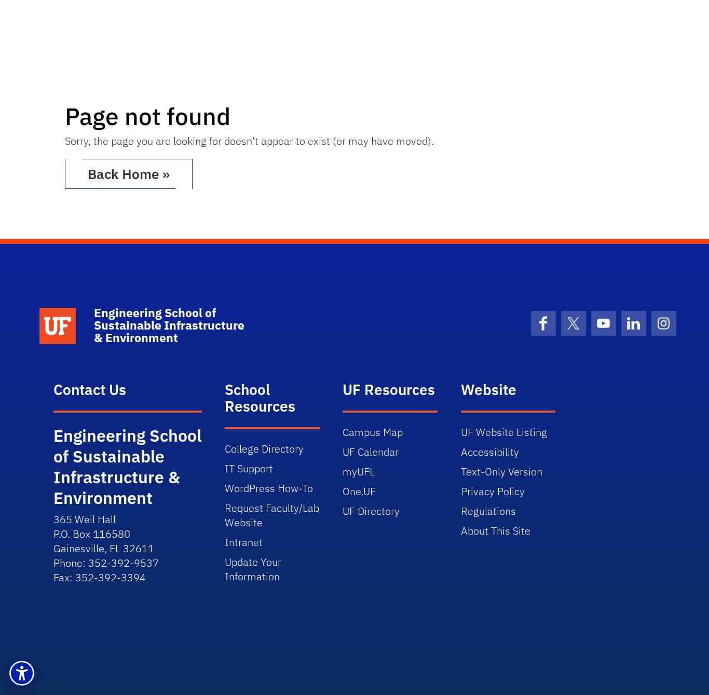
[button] (21, 673)
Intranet (244, 542)
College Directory (264, 449)
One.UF (359, 491)
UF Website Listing (504, 432)
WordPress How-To (269, 488)
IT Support (249, 468)
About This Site (495, 531)
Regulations (488, 511)
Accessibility (490, 452)
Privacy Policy (493, 491)
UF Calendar (371, 452)
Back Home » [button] (129, 174)
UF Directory (371, 511)
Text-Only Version (501, 472)
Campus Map (373, 432)
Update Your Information (253, 569)
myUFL (359, 472)
